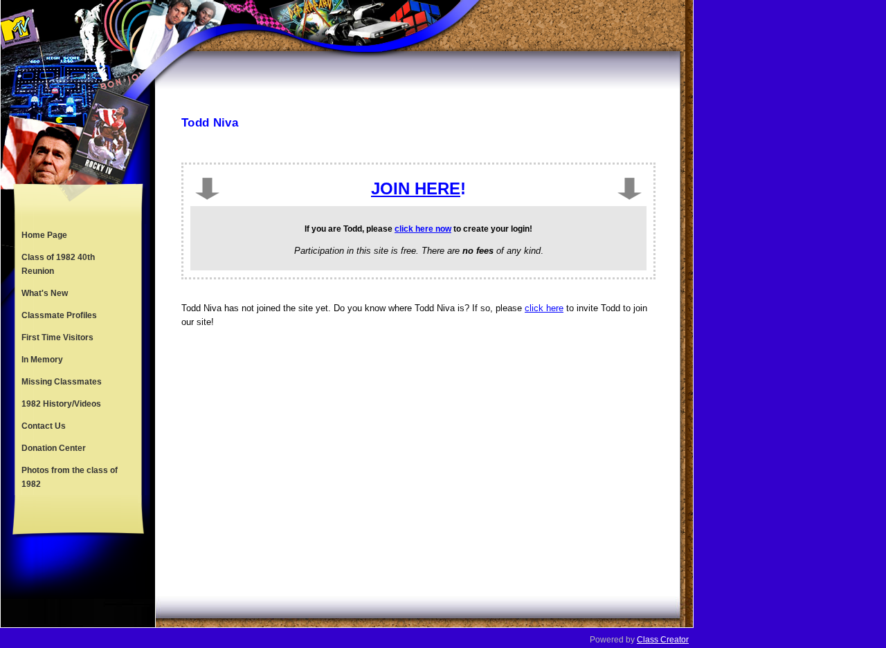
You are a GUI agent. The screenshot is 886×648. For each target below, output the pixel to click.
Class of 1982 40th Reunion (58, 264)
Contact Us (43, 426)
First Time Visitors (57, 337)
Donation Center (53, 448)
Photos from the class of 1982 (69, 477)
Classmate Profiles (59, 315)
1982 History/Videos (61, 404)
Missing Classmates (61, 382)
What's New (44, 293)
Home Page (44, 235)
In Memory (42, 359)
